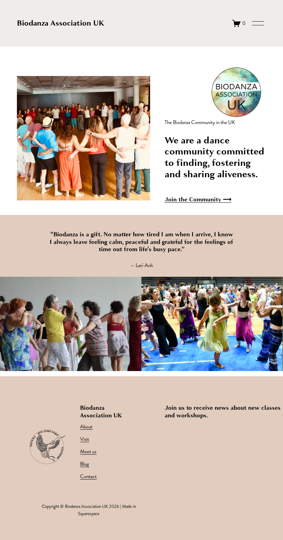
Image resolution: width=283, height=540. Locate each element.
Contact (88, 476)
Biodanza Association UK (60, 23)
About (86, 426)
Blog (84, 464)
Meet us (88, 451)
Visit (84, 439)
